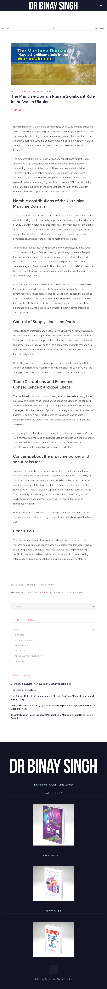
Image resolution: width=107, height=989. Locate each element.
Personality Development (28, 656)
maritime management (56, 592)
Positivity (20, 651)
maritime (20, 592)
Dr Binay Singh (42, 91)
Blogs (21, 585)
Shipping (19, 661)
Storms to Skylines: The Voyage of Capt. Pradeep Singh (41, 684)
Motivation (20, 645)
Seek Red (68, 979)
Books (16, 629)
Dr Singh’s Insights (25, 640)
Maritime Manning (46, 585)
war (81, 592)
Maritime (31, 585)
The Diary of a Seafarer (24, 690)
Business (19, 635)
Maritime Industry (34, 592)
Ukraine (72, 592)
